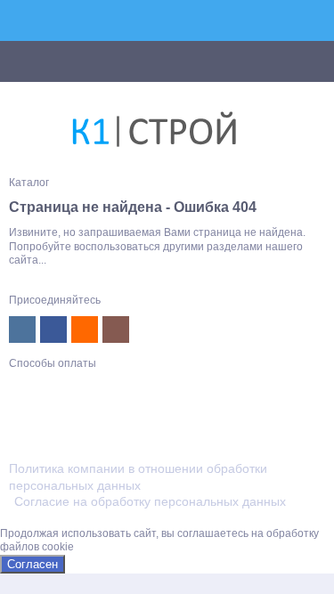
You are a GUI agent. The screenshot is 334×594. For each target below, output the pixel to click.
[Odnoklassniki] (84, 329)
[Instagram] (115, 329)
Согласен (32, 564)
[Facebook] (53, 329)
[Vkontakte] (22, 329)
